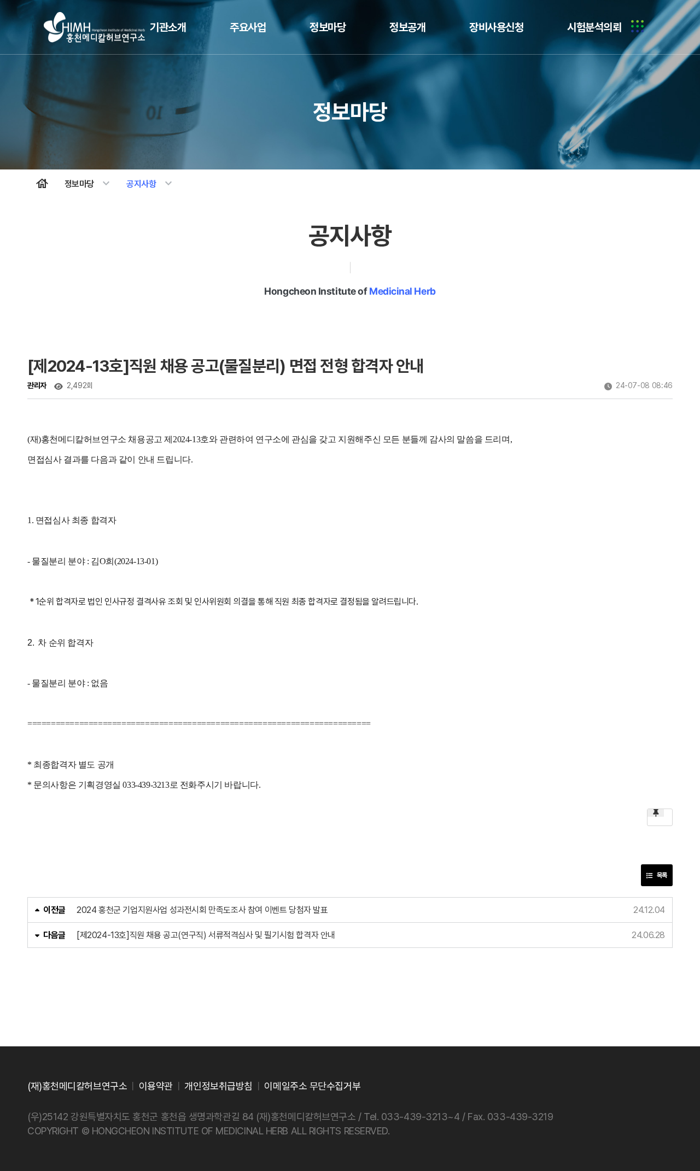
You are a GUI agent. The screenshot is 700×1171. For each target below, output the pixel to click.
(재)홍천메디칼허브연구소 (95, 27)
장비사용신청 (496, 27)
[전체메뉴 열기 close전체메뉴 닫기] (637, 27)
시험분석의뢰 (594, 27)
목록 (661, 875)
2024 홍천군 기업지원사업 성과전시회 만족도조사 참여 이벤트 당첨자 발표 (202, 910)
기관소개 (168, 27)
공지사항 (150, 183)
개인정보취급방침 (218, 1086)
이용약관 (156, 1086)
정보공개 (407, 27)
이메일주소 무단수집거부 (312, 1086)
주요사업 (248, 27)
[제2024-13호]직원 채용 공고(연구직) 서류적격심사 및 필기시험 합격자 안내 (206, 935)
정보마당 (328, 27)
